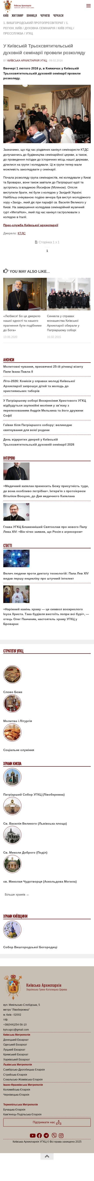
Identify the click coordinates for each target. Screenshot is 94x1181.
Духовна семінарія (39, 28)
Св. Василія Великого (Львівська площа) (35, 823)
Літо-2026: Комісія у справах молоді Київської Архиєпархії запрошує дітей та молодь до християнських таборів (39, 386)
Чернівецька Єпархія (16, 1094)
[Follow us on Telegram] (46, 1135)
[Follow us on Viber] (54, 1135)
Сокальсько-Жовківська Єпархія (23, 1079)
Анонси (8, 359)
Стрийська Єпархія (15, 1074)
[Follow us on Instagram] (61, 1135)
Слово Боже (12, 692)
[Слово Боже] (47, 675)
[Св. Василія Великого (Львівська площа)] (47, 807)
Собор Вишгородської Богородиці (30, 947)
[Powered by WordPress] (33, 1167)
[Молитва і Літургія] (47, 704)
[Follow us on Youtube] (32, 1135)
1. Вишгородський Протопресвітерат (33, 23)
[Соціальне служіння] (47, 733)
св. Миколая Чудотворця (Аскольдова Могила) (40, 881)
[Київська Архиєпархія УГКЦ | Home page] (20, 6)
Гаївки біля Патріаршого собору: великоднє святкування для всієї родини (37, 427)
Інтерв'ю (9, 458)
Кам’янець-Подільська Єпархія (22, 1114)
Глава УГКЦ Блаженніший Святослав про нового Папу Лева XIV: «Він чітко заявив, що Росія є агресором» (45, 529)
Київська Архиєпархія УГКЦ (27, 60)
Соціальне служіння (18, 750)
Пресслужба (13, 33)
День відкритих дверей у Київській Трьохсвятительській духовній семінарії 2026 (38, 442)
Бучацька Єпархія (14, 1109)
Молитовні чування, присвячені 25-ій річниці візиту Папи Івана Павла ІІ (43, 369)
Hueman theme (68, 1167)
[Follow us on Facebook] (39, 1135)
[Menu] (88, 5)
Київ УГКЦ (65, 28)
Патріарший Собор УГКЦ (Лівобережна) (34, 794)
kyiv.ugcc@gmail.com (16, 1029)
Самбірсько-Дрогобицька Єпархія (24, 1069)
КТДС (22, 233)
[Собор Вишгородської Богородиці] (47, 930)
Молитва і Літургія (17, 721)
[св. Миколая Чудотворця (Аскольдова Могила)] (47, 865)
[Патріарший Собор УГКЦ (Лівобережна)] (47, 778)
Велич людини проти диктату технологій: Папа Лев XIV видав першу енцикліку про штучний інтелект (46, 576)
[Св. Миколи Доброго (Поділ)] (47, 836)
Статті (7, 545)
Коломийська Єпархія (16, 1089)
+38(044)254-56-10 (15, 1024)
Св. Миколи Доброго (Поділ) (25, 852)
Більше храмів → (17, 894)
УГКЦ (29, 33)
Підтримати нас (44, 1122)
